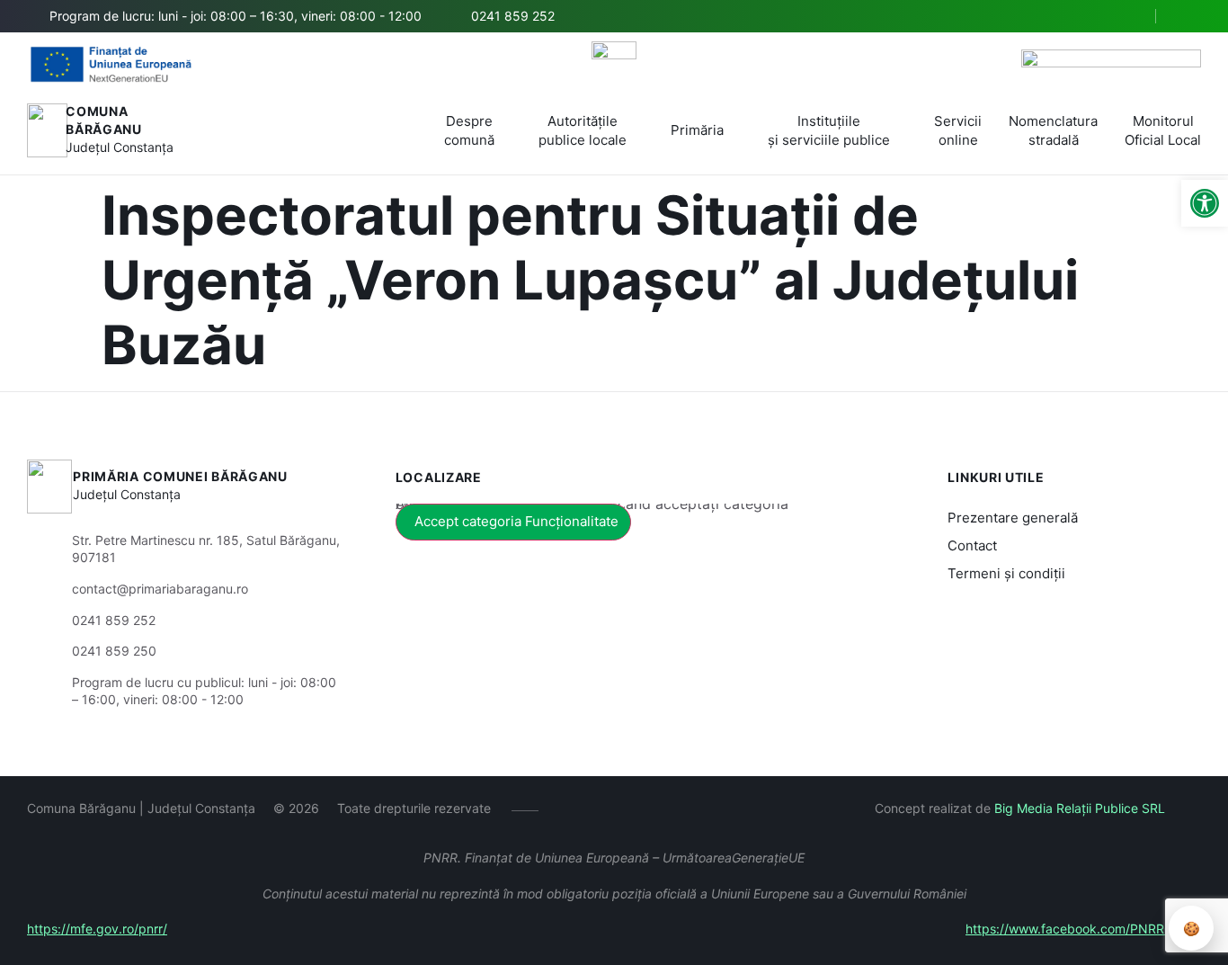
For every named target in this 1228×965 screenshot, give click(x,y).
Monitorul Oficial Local (1163, 130)
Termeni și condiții (1006, 573)
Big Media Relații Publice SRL (1079, 808)
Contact (972, 545)
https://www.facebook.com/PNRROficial (1083, 928)
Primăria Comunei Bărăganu (180, 476)
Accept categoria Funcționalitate (516, 521)
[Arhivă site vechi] (1190, 16)
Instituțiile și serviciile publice (829, 130)
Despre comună (469, 130)
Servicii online (958, 130)
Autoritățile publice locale (582, 130)
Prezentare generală (1013, 517)
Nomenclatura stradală (1053, 130)
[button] (1126, 17)
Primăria (697, 129)
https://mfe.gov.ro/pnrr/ (97, 928)
